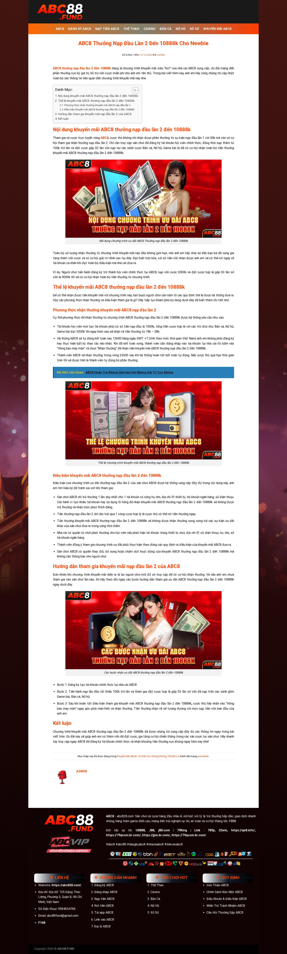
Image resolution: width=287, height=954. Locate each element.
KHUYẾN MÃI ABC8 (217, 29)
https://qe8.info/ (243, 830)
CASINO (150, 29)
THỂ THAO (131, 29)
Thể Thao (157, 885)
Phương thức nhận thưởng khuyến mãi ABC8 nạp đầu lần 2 (97, 105)
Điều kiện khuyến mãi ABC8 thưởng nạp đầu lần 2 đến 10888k (99, 109)
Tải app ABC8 (103, 912)
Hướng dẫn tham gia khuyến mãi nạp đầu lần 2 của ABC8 (95, 114)
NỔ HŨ (180, 29)
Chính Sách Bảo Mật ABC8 (225, 892)
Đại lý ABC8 (102, 926)
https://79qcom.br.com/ (123, 835)
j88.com (164, 830)
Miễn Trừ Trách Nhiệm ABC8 (226, 906)
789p (211, 830)
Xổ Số (155, 912)
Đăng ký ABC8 (104, 885)
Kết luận (63, 119)
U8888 (140, 830)
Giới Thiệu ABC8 (218, 885)
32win (223, 830)
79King (182, 830)
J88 (151, 830)
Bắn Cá (155, 899)
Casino (155, 892)
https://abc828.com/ (66, 885)
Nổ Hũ (155, 906)
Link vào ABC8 (104, 919)
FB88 (232, 821)
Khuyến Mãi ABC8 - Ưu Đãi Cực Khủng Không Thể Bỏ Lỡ (148, 756)
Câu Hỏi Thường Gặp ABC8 (225, 912)
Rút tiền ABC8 (104, 906)
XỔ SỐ (194, 29)
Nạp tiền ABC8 (104, 899)
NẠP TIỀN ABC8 (107, 29)
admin (161, 55)
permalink (203, 756)
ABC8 (60, 29)
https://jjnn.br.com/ (156, 835)
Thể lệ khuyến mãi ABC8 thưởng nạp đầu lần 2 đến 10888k (96, 101)
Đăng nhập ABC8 (105, 892)
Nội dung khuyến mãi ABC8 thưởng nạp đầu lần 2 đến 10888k (98, 96)
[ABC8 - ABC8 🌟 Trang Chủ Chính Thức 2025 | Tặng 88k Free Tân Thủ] (59, 11)
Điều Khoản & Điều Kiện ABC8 (227, 899)
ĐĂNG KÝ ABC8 (79, 29)
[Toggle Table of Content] (133, 90)
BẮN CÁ (165, 29)
